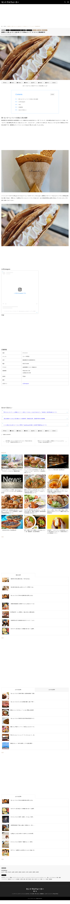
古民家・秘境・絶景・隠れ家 (25, 879)
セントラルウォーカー (35, 889)
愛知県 (3, 30)
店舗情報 (21, 107)
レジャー (13, 879)
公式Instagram (22, 101)
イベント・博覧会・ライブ (11, 877)
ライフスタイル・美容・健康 (55, 877)
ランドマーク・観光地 (6, 879)
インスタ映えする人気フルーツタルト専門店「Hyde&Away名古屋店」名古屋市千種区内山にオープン (25, 425)
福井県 (30, 872)
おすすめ (34, 30)
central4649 (8, 434)
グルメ (7, 30)
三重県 (6, 872)
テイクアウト (29, 30)
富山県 (9, 872)
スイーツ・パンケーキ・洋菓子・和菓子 (18, 30)
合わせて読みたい (23, 110)
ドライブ (32, 877)
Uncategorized (4, 870)
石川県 (27, 872)
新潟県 (23, 872)
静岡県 (37, 872)
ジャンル (3, 877)
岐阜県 (16, 872)
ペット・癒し (46, 877)
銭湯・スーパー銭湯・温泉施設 (46, 879)
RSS (36, 891)
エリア (2, 872)
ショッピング (27, 877)
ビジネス (41, 877)
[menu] (68, 2)
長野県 (34, 872)
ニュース (37, 877)
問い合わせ (37, 893)
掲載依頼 (41, 893)
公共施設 (17, 879)
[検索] (65, 2)
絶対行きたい (44, 30)
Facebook (33, 891)
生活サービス (37, 879)
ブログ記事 (32, 893)
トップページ (14, 893)
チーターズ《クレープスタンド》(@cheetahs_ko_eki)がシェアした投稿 (19, 311)
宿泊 (33, 879)
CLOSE (52, 94)
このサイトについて (48, 893)
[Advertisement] (35, 14)
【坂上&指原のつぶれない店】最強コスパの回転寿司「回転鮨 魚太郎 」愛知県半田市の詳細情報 (24, 418)
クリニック (19, 877)
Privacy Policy (55, 893)
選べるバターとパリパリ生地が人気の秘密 (28, 99)
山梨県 (13, 872)
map (20, 104)
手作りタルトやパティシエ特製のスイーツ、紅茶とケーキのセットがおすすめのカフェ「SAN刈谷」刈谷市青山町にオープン (30, 412)
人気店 (39, 30)
